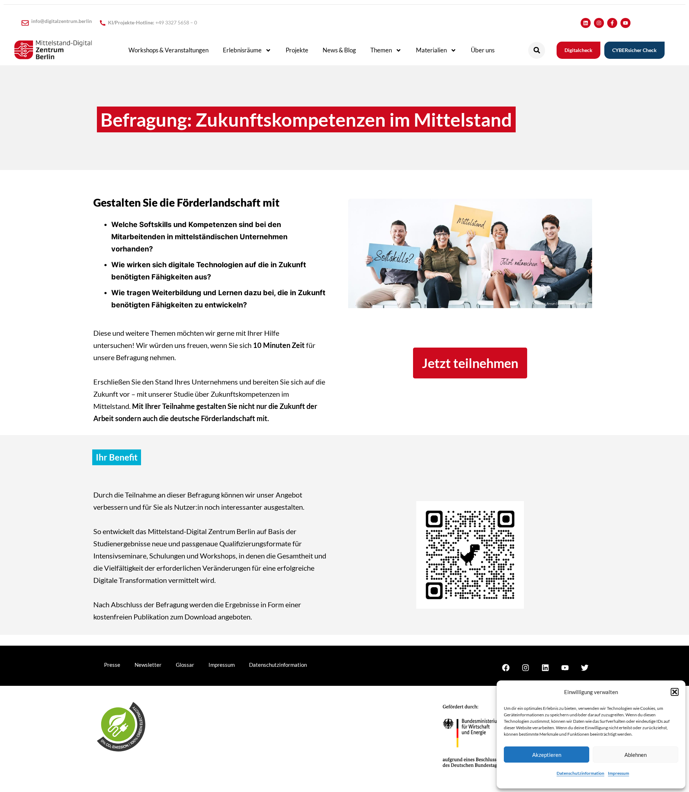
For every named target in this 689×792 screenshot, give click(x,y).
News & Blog (339, 50)
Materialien (431, 50)
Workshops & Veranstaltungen (168, 50)
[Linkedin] (586, 23)
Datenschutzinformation (580, 773)
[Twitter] (584, 667)
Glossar (185, 664)
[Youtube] (625, 23)
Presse (112, 664)
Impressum (618, 773)
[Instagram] (599, 23)
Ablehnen (635, 754)
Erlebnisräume (242, 50)
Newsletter (148, 664)
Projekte (297, 50)
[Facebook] (505, 667)
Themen (381, 50)
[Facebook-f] (612, 23)
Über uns (483, 50)
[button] (674, 692)
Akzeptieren (546, 754)
